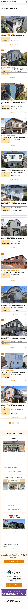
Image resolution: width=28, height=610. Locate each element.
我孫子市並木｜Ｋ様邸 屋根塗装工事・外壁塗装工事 (13, 170)
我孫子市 (3, 34)
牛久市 (3, 100)
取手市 (3, 237)
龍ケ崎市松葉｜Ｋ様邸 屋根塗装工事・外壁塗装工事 (13, 305)
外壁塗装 (13, 34)
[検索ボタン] (23, 1)
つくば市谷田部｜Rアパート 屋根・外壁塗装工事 (12, 272)
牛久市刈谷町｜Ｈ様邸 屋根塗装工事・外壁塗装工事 (13, 372)
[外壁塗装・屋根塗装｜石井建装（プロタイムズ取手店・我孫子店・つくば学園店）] (3, 1)
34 (17, 422)
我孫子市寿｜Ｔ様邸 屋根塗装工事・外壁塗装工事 (12, 35)
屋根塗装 (8, 34)
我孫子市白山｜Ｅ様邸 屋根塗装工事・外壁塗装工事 (13, 69)
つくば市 (3, 135)
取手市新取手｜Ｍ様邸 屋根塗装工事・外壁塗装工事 (13, 338)
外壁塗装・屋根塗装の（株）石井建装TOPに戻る (17, 566)
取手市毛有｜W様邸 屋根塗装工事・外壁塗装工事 (12, 238)
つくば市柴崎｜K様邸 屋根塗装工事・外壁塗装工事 (13, 137)
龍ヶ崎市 (3, 303)
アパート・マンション (20, 270)
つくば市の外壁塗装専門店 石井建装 (14, 548)
